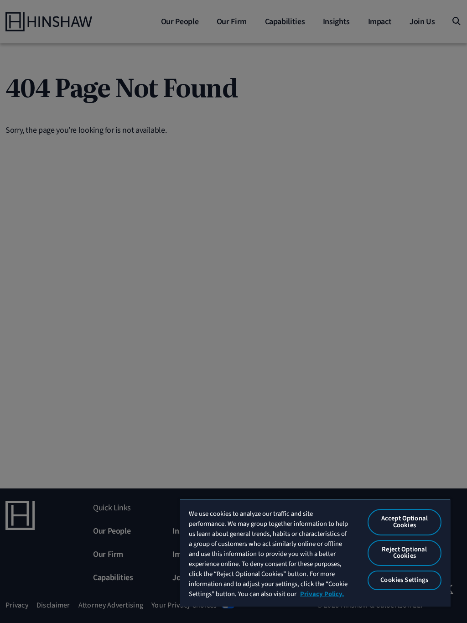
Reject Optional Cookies (404, 553)
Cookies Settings (404, 580)
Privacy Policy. (322, 594)
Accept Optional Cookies (404, 522)
